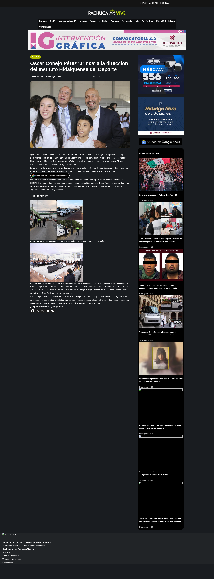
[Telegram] (47, 311)
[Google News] (52, 3)
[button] (173, 3)
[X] (44, 3)
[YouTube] (48, 3)
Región (35, 56)
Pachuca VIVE (37, 77)
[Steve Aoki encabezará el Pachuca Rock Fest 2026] (161, 174)
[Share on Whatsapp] (113, 77)
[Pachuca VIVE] (9, 534)
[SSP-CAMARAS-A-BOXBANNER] (161, 74)
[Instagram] (55, 3)
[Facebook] (40, 3)
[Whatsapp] (42, 311)
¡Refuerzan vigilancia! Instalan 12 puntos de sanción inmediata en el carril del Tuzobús (67, 241)
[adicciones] (161, 116)
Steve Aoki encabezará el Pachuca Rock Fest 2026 (158, 195)
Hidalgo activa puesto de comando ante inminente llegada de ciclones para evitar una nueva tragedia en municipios (79, 283)
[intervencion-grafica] (107, 40)
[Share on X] (108, 77)
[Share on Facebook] (103, 77)
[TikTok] (59, 3)
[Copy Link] (52, 311)
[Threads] (63, 3)
